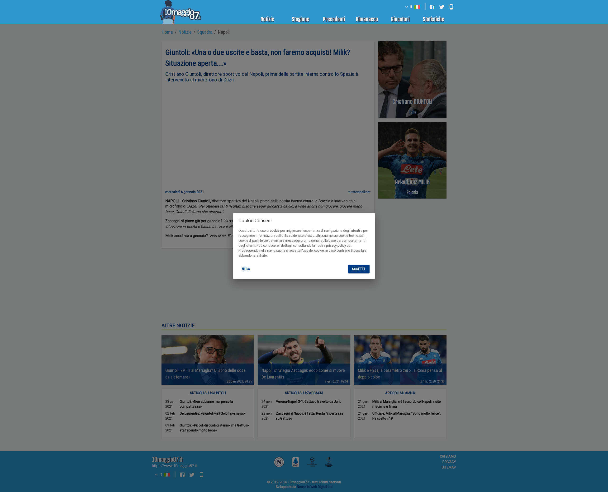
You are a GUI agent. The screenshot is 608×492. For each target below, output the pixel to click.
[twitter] (441, 7)
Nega (246, 269)
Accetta (359, 269)
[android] (451, 7)
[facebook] (432, 7)
